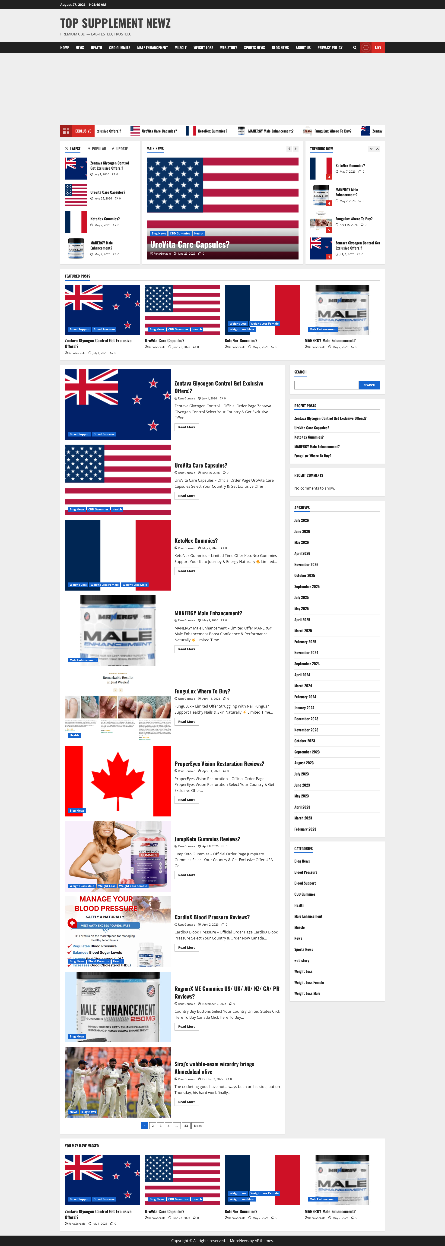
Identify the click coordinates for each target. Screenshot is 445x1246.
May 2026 (301, 542)
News (80, 47)
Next (198, 1125)
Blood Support (80, 329)
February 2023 (305, 829)
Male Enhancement (152, 47)
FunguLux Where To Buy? (310, 131)
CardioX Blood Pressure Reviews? (118, 931)
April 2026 (302, 553)
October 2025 (304, 575)
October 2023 (304, 740)
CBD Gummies (119, 47)
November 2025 (306, 564)
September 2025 (307, 586)
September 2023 (307, 752)
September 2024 (307, 663)
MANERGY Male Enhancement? (248, 131)
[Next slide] (296, 149)
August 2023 (304, 763)
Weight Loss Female (265, 324)
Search (300, 372)
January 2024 (304, 708)
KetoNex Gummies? (189, 131)
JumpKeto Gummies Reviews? (118, 856)
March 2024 (303, 685)
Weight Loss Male (242, 329)
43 (186, 1125)
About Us (303, 47)
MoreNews (239, 1240)
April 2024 (302, 674)
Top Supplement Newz (115, 22)
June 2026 (302, 531)
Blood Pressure (104, 329)
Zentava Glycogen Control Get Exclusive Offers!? (386, 131)
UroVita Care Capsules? (136, 131)
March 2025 (303, 630)
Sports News (254, 47)
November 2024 (306, 652)
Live (378, 47)
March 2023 (303, 818)
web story (228, 47)
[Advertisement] (222, 88)
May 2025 (301, 608)
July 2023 (301, 774)
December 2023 (306, 718)
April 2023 (302, 807)
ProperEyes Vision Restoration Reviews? (118, 781)
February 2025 (305, 641)
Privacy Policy (330, 47)
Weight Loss (203, 47)
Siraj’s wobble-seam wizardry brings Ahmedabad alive (118, 1082)
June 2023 (302, 785)
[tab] (76, 149)
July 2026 (301, 520)
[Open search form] (355, 47)
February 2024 (305, 696)
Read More (188, 428)
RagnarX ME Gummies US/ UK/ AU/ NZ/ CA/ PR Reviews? (118, 1007)
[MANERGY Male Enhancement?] (342, 310)
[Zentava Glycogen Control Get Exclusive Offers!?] (102, 310)
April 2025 (302, 619)
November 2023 (306, 730)
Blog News (280, 47)
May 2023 (301, 796)
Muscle (181, 47)
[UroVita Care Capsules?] (223, 208)
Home (64, 47)
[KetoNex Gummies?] (262, 310)
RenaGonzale (162, 254)
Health (96, 47)
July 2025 (301, 597)
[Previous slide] (289, 149)
